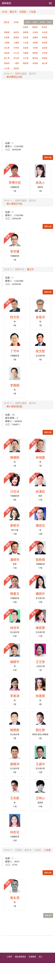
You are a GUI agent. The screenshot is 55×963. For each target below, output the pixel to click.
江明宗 (9, 957)
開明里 (35, 53)
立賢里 (6, 43)
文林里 (16, 22)
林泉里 (6, 53)
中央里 (16, 48)
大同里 (35, 48)
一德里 (16, 63)
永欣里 (44, 32)
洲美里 (35, 43)
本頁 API (48, 915)
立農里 (16, 43)
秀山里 (16, 58)
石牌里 (25, 27)
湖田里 (16, 68)
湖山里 (44, 63)
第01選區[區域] (14, 406)
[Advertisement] (27, 110)
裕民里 (16, 32)
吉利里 (25, 37)
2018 (4, 11)
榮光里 (44, 27)
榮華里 (6, 32)
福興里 (35, 27)
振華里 (25, 32)
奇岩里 (44, 43)
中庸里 (25, 53)
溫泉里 (44, 48)
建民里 (6, 22)
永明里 (6, 37)
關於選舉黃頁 (20, 957)
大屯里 (6, 68)
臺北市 (13, 11)
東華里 (16, 37)
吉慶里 (35, 37)
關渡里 (25, 63)
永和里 (35, 32)
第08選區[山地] (14, 77)
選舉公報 (47, 157)
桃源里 (6, 63)
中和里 (44, 53)
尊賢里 (44, 37)
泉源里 (35, 63)
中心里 (16, 53)
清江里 (6, 48)
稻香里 (44, 58)
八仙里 (32, 11)
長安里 (25, 48)
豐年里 (35, 58)
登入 (40, 957)
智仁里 (6, 58)
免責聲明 (32, 957)
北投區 (22, 11)
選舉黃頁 (6, 3)
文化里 (25, 58)
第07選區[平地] (14, 203)
